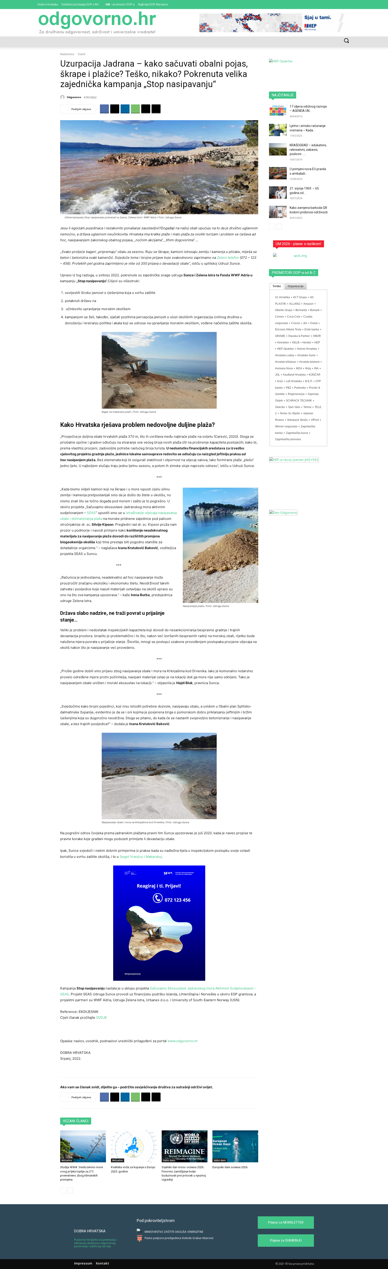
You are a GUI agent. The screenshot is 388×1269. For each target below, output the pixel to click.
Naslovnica (67, 54)
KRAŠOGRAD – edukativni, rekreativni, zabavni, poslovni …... (308, 149)
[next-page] (70, 1190)
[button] (346, 40)
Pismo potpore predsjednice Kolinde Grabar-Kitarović (179, 1238)
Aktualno (67, 1160)
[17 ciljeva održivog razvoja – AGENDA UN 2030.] (278, 110)
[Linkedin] (341, 4)
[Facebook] (335, 4)
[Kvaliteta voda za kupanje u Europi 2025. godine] (134, 1146)
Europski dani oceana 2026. (230, 1167)
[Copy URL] (156, 108)
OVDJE (101, 1017)
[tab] (277, 286)
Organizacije (296, 286)
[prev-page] (63, 1190)
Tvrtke (277, 286)
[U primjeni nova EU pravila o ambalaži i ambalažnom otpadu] (278, 173)
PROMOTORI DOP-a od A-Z (293, 272)
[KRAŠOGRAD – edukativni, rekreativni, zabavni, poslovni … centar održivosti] (278, 149)
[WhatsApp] (135, 108)
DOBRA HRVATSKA (90, 1231)
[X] (347, 4)
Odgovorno (74, 97)
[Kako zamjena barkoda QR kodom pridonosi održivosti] (278, 212)
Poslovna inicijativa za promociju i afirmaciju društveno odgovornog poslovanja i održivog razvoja (95, 1243)
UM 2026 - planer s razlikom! (298, 244)
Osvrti (81, 54)
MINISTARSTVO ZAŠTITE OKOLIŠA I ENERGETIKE (174, 1232)
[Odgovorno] (63, 97)
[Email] (145, 108)
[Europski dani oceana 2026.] (235, 1146)
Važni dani (169, 1160)
